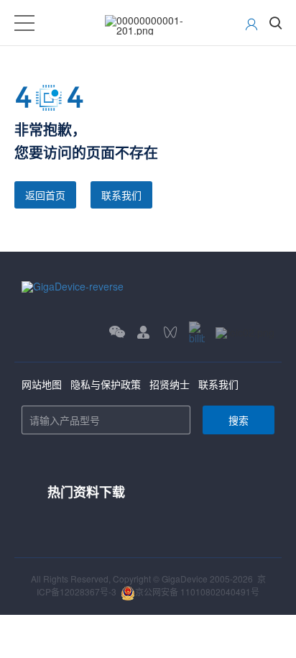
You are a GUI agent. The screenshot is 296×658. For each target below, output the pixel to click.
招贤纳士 (169, 384)
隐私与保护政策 (105, 384)
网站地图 (42, 384)
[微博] (245, 332)
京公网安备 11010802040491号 (197, 591)
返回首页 (45, 195)
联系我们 (121, 195)
